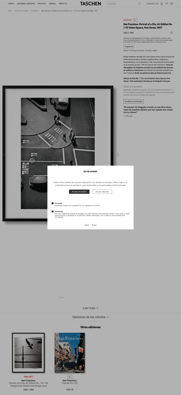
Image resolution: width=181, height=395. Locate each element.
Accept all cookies (79, 192)
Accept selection (102, 192)
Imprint (87, 225)
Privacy (94, 225)
